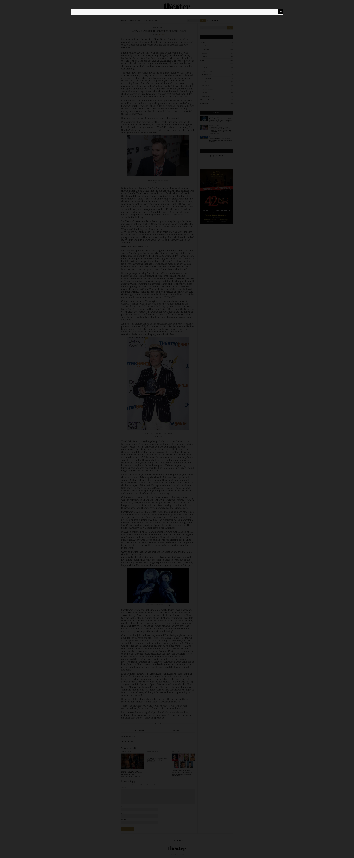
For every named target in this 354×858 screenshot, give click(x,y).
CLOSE (280, 11)
